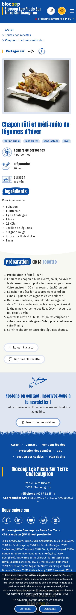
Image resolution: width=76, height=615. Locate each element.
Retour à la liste (23, 347)
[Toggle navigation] (72, 12)
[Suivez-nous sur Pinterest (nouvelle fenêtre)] (55, 520)
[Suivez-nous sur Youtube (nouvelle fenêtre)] (31, 520)
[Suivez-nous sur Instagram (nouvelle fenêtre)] (43, 520)
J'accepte (50, 608)
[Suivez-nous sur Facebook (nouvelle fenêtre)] (6, 520)
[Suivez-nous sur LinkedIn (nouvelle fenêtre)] (18, 520)
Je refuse (25, 608)
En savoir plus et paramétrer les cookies (38, 599)
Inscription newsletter (40, 422)
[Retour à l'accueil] (11, 4)
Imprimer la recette (27, 359)
